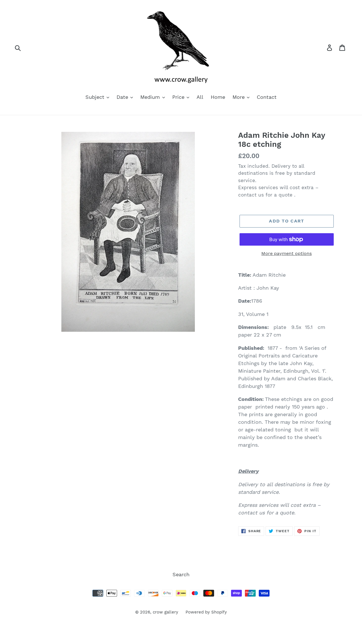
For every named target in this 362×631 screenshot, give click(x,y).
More (239, 97)
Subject (95, 97)
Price (179, 97)
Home (218, 97)
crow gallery (165, 612)
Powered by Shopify (206, 612)
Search (181, 574)
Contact (267, 97)
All (200, 97)
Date (123, 97)
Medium (150, 97)
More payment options (286, 253)
